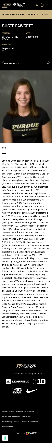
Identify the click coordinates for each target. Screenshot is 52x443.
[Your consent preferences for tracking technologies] (5, 438)
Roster (46, 15)
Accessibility (7, 427)
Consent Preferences (25, 411)
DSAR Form (27, 416)
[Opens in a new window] (17, 381)
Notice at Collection (30, 422)
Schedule (33, 15)
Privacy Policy (8, 411)
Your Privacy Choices (10, 422)
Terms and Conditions (11, 416)
